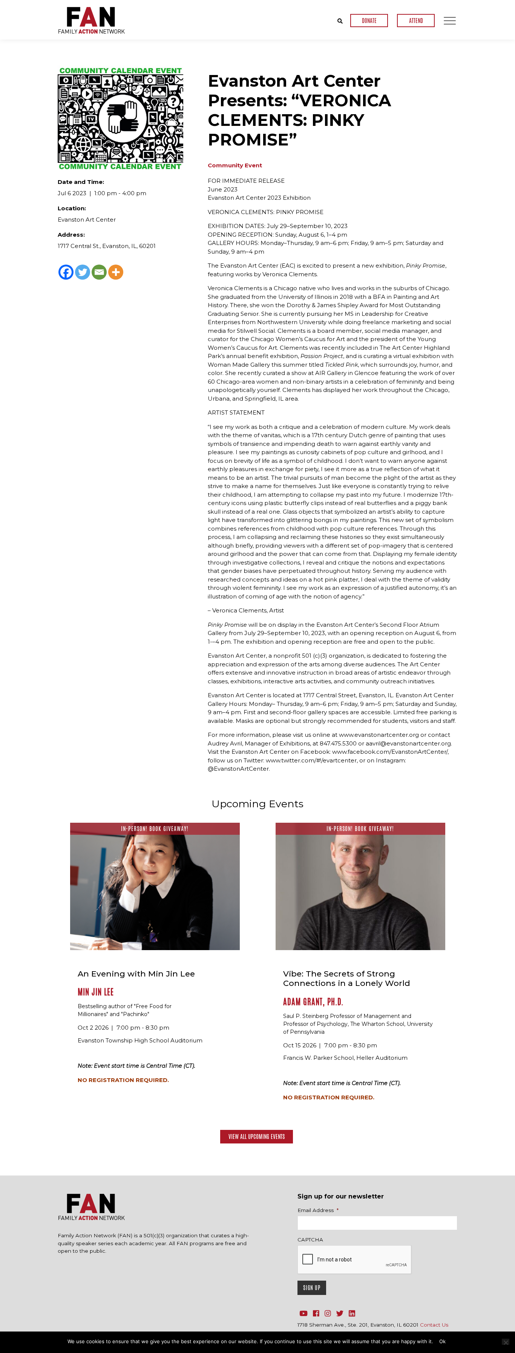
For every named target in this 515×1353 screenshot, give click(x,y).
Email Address (318, 1210)
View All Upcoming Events (256, 1136)
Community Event (235, 165)
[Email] (99, 272)
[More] (115, 272)
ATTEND (416, 20)
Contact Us (434, 1325)
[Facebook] (66, 272)
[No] (505, 1342)
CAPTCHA (310, 1240)
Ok (442, 1341)
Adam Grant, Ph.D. (313, 1001)
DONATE (369, 20)
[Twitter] (82, 272)
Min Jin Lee (96, 992)
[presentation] (354, 1260)
